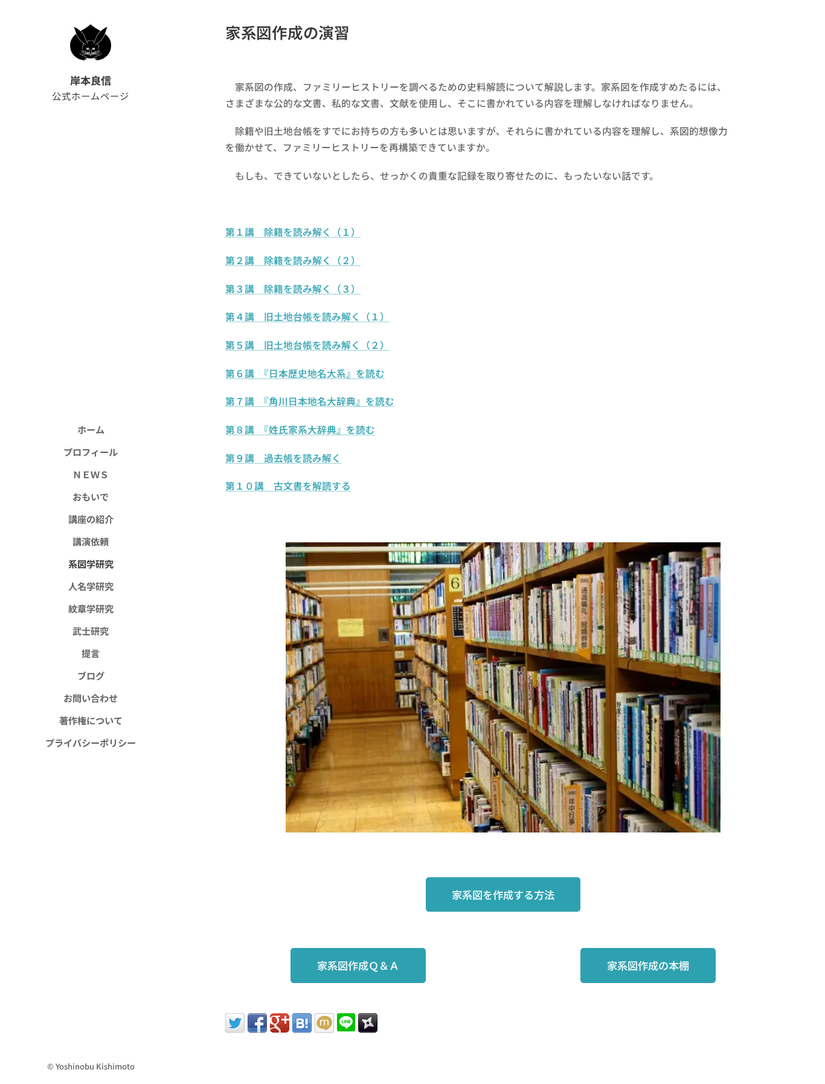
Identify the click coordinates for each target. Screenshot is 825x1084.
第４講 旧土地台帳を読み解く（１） (307, 316)
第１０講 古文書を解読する (288, 486)
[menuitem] (91, 430)
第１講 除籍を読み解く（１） (293, 232)
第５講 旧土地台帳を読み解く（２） (307, 345)
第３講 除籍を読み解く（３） (293, 289)
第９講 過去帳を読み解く (283, 458)
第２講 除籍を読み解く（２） (293, 260)
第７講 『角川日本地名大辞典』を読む (309, 401)
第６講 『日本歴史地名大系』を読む (305, 373)
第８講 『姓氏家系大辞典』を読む (300, 430)
